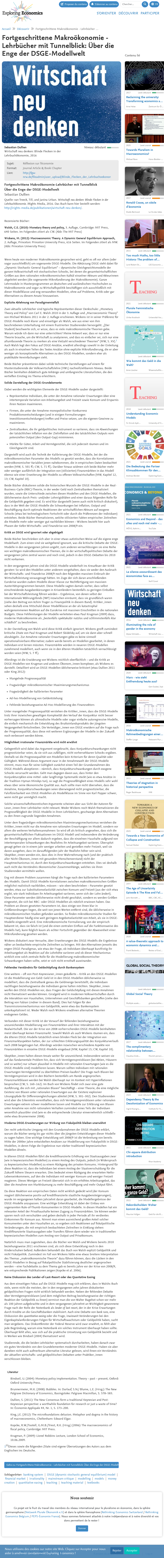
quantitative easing (30, 1482)
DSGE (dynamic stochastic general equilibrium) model (81, 1474)
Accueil (6, 29)
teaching (51, 1482)
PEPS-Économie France (45, 1516)
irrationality (36, 1478)
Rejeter (116, 1550)
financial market (15, 1478)
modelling (84, 1478)
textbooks (93, 1482)
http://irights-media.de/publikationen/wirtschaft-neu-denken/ (43, 208)
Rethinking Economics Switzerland (122, 1512)
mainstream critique (61, 1478)
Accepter (131, 1550)
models (99, 1478)
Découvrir (128, 13)
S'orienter (106, 13)
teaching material (72, 1482)
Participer (150, 13)
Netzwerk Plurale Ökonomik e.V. (44, 1512)
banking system (33, 1474)
